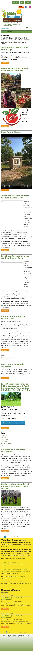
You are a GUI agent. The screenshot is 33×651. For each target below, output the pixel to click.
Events (13, 56)
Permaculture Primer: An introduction (13, 317)
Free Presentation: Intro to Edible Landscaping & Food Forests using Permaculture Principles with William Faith (15, 387)
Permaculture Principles (8, 358)
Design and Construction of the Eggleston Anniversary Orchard (15, 486)
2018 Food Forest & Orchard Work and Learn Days (15, 257)
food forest (4, 441)
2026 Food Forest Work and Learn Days (15, 48)
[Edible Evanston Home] (12, 15)
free (2, 445)
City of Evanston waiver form (11, 562)
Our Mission (5, 28)
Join (22, 2)
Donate (15, 2)
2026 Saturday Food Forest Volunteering (11, 598)
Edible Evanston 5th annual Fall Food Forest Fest (14, 69)
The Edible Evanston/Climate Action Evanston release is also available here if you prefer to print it (15, 571)
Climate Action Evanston (16, 637)
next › (21, 536)
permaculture (5, 359)
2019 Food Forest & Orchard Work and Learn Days (15, 197)
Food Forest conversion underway (13, 365)
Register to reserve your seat (13, 423)
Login (27, 2)
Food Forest (9, 31)
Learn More (5, 62)
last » (27, 536)
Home (3, 31)
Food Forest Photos (11, 132)
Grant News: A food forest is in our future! (15, 450)
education (4, 437)
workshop (4, 435)
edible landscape (6, 443)
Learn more (5, 608)
